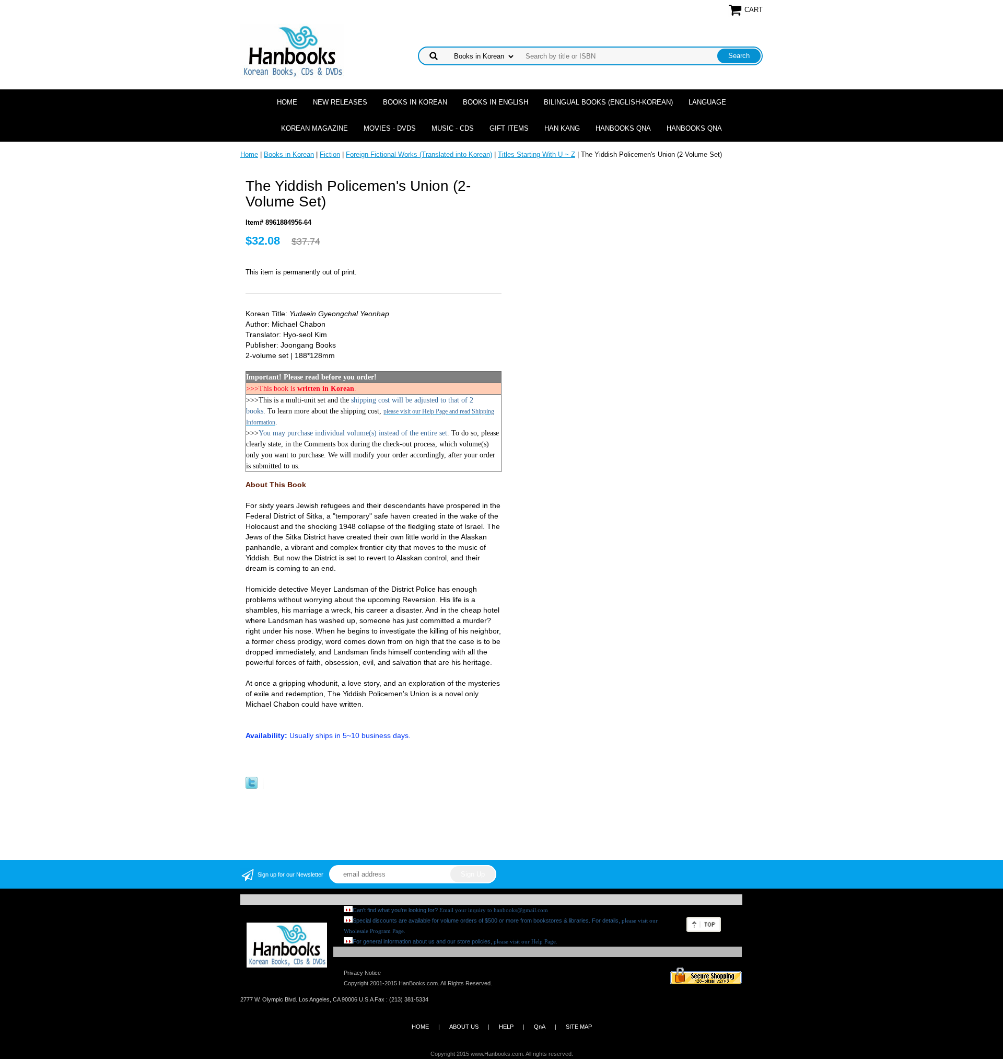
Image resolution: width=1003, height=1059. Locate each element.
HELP (506, 1026)
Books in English (495, 102)
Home (287, 102)
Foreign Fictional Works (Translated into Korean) (419, 154)
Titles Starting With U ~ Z (536, 154)
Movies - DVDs (390, 128)
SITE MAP (579, 1026)
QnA (539, 1026)
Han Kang (562, 128)
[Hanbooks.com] (292, 50)
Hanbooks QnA (623, 128)
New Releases (340, 102)
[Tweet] (252, 786)
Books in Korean (415, 102)
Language (707, 102)
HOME (420, 1026)
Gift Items (509, 128)
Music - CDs (452, 128)
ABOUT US (464, 1026)
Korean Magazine (314, 128)
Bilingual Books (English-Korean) (608, 102)
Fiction (330, 154)
